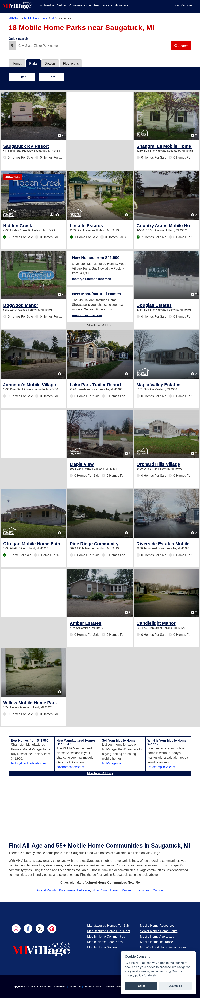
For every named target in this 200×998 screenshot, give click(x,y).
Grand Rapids (47, 890)
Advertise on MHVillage (100, 325)
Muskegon (129, 890)
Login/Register (182, 5)
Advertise (121, 5)
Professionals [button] (78, 5)
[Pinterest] (51, 928)
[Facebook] (28, 928)
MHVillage (15, 17)
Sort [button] (51, 77)
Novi (95, 890)
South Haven (110, 890)
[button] (12, 45)
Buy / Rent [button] (44, 5)
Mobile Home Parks (36, 17)
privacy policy (134, 975)
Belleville (83, 890)
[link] (26, 146)
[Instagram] (16, 928)
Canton (158, 890)
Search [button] (183, 46)
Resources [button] (102, 5)
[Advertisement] (99, 116)
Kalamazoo (67, 890)
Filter (22, 77)
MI (53, 17)
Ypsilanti (144, 890)
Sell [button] (60, 5)
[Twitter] (40, 928)
